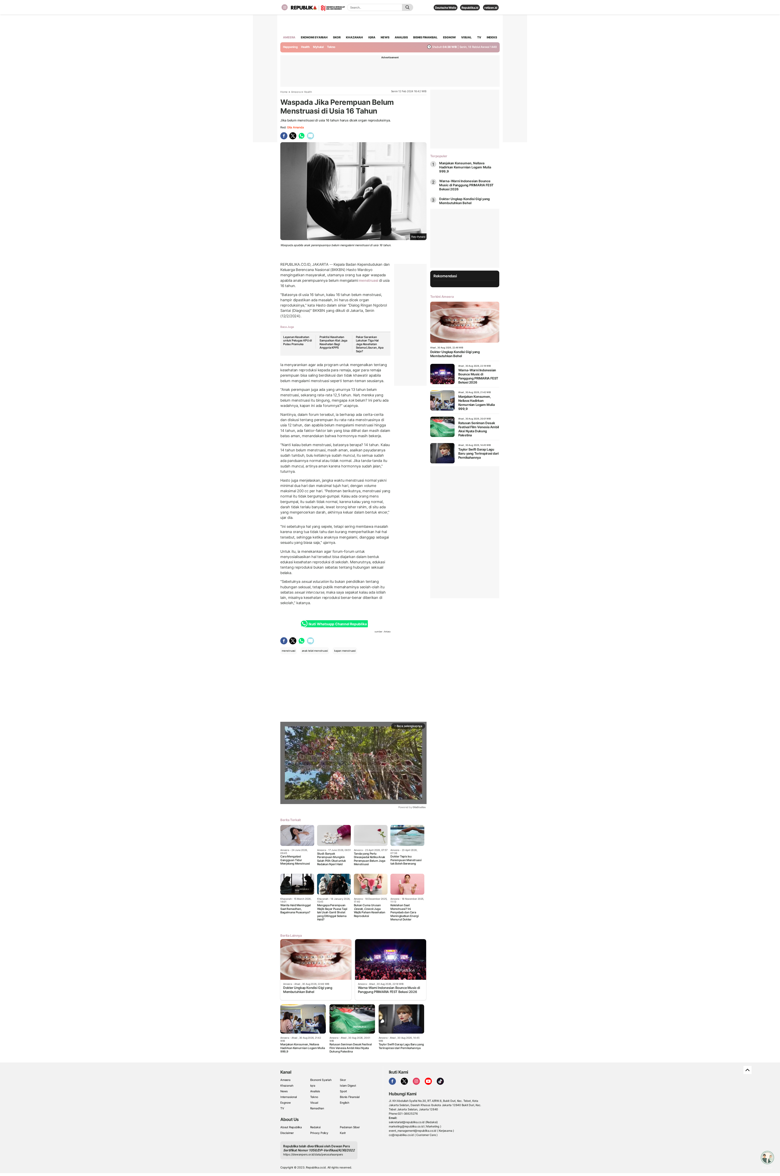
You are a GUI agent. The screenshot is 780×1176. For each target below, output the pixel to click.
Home (284, 91)
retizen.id (490, 7)
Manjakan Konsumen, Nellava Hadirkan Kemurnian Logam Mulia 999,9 (465, 167)
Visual (314, 1102)
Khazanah (286, 1085)
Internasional (288, 1097)
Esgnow (285, 1102)
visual (466, 37)
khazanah (354, 37)
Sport (343, 1091)
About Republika (291, 1127)
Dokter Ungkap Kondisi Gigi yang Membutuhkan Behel (464, 201)
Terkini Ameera (442, 297)
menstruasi (368, 280)
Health (305, 47)
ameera (289, 37)
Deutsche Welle (445, 7)
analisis (401, 37)
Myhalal (318, 47)
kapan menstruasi (345, 650)
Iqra (312, 1085)
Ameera (296, 91)
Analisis (315, 1091)
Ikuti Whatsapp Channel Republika (338, 624)
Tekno (331, 47)
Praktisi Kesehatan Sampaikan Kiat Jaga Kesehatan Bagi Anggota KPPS (333, 342)
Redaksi (315, 1127)
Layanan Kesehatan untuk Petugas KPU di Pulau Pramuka (297, 340)
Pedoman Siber (350, 1127)
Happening (290, 47)
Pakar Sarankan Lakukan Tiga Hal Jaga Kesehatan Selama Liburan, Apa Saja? (370, 344)
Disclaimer (287, 1133)
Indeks (492, 37)
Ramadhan (317, 1108)
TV (479, 37)
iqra (371, 37)
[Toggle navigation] (284, 7)
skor (336, 37)
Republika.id (470, 7)
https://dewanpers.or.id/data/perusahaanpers (313, 1154)
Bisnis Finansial (425, 37)
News (284, 1091)
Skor (343, 1080)
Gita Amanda (295, 127)
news (385, 37)
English (344, 1102)
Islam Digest (348, 1085)
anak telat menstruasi (315, 650)
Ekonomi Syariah (314, 37)
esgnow (449, 37)
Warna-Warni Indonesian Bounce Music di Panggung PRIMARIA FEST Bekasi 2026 (466, 185)
